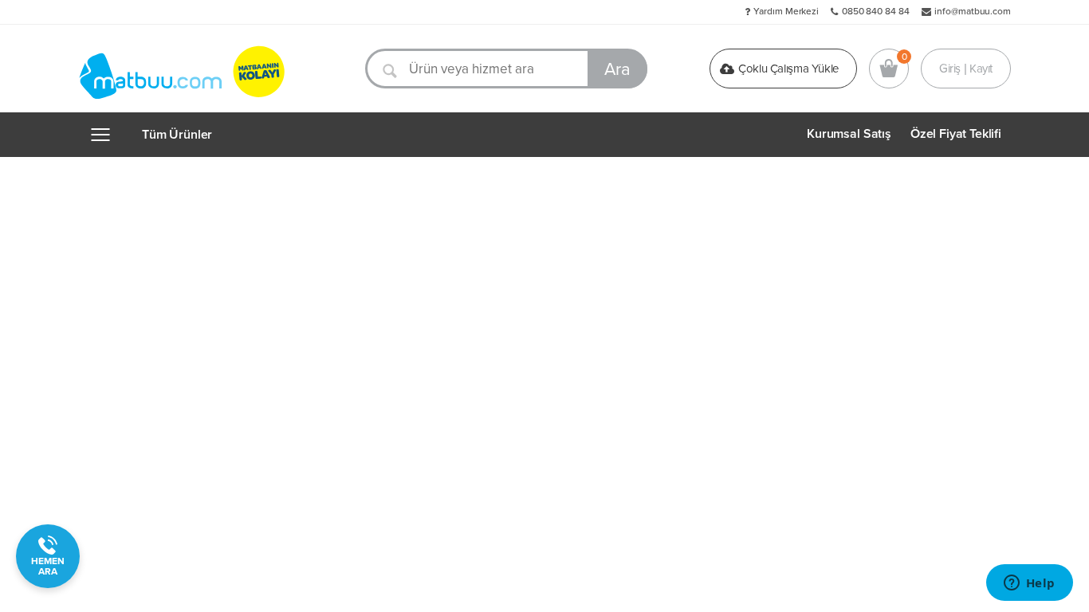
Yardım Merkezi (786, 11)
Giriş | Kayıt (966, 68)
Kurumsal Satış (849, 134)
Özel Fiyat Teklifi (955, 134)
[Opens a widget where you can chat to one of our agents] (1029, 584)
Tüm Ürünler (177, 134)
